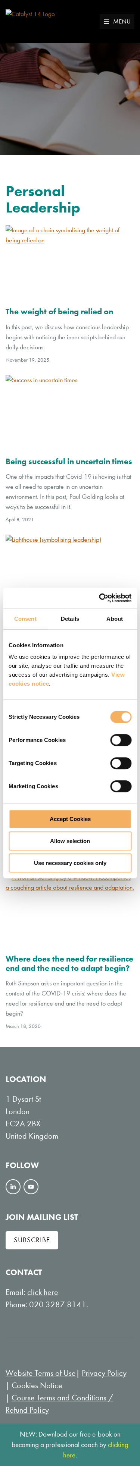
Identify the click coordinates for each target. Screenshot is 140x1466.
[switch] (120, 740)
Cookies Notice (37, 1385)
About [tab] (114, 619)
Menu (122, 21)
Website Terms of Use (41, 1373)
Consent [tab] (25, 619)
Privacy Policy (104, 1373)
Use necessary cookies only (70, 863)
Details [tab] (70, 619)
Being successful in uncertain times (69, 461)
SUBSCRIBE (32, 1240)
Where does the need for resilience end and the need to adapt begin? (69, 963)
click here (42, 1292)
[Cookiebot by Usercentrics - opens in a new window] (99, 598)
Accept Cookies (70, 819)
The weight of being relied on (59, 311)
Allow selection (70, 841)
